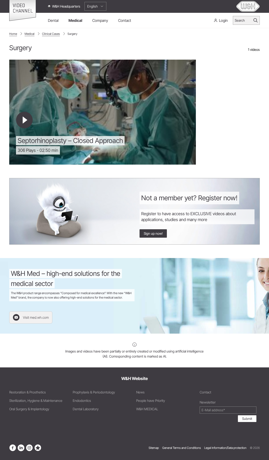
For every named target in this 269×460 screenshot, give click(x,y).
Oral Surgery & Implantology (29, 409)
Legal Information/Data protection (225, 448)
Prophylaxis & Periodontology (94, 392)
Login (223, 20)
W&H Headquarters (66, 6)
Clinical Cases (51, 33)
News (140, 392)
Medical (29, 33)
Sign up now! (153, 233)
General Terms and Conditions (181, 448)
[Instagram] (29, 447)
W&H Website (134, 378)
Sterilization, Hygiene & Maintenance (35, 400)
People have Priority (150, 400)
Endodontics (82, 400)
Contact (205, 392)
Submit (247, 419)
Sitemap (154, 448)
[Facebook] (12, 447)
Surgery (72, 33)
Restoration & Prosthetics (27, 392)
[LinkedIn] (21, 447)
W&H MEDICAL (147, 409)
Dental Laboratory (86, 409)
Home (13, 33)
